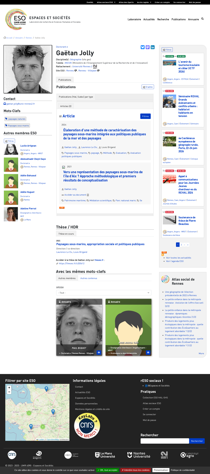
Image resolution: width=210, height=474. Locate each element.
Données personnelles (86, 403)
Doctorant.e (25, 150)
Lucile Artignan (28, 145)
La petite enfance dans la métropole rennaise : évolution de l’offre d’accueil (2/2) (184, 303)
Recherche (163, 19)
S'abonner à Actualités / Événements (163, 255)
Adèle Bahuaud (28, 175)
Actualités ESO (82, 392)
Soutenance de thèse (171, 235)
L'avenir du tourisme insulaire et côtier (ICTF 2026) (189, 66)
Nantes (27, 200)
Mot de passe (195, 2)
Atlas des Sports (126, 2)
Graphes (149, 87)
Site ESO (60, 287)
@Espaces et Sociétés (158, 385)
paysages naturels (16, 119)
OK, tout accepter (108, 470)
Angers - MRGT (37, 153)
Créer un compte (162, 2)
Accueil (9, 38)
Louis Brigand (80, 252)
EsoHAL (90, 2)
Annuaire (193, 19)
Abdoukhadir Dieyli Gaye (33, 159)
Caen (176, 123)
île (141, 200)
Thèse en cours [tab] (66, 233)
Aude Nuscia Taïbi (129, 342)
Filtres (145, 116)
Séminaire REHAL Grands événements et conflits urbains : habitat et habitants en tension (188, 106)
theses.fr (99, 260)
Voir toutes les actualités (178, 257)
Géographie (75, 59)
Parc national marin (126, 200)
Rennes (29, 38)
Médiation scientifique (101, 200)
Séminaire (194, 123)
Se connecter (179, 2)
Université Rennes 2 (82, 66)
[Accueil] (17, 19)
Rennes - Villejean (38, 167)
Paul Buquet (79, 348)
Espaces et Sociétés (49, 18)
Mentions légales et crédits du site (92, 409)
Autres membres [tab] (67, 278)
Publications (179, 19)
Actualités (149, 19)
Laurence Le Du (89, 147)
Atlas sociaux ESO (104, 3)
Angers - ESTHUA (181, 79)
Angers (27, 153)
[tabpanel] (105, 158)
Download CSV (61, 208)
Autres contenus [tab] (88, 278)
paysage (95, 152)
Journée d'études (170, 204)
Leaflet (41, 439)
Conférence (167, 82)
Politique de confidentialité (183, 470)
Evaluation (121, 152)
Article (69, 115)
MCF (22, 216)
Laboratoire (134, 19)
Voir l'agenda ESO (175, 261)
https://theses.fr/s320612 (71, 263)
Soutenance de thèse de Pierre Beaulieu (187, 220)
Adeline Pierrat (28, 208)
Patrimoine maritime (75, 200)
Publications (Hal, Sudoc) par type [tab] (76, 96)
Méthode (107, 152)
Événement (194, 79)
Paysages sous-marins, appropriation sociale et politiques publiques (100, 244)
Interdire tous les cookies (136, 470)
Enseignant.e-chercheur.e (30, 213)
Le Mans (27, 219)
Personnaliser (161, 470)
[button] (169, 62)
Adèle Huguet (27, 192)
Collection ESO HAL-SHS (155, 397)
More (201, 353)
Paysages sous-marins (18, 125)
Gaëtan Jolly (70, 147)
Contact (79, 386)
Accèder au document (75, 194)
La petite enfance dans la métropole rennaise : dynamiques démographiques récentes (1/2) (183, 313)
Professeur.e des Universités (124, 353)
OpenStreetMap (53, 439)
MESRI (68, 62)
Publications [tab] (64, 79)
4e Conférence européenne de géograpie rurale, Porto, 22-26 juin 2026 (188, 144)
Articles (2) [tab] (65, 106)
